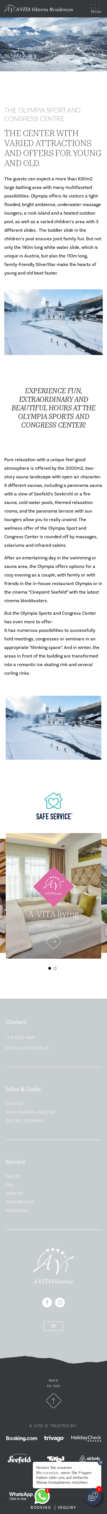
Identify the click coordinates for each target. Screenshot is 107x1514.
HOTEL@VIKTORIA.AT (27, 1048)
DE (53, 1326)
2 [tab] (56, 970)
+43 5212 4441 (20, 1037)
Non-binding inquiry (31, 1112)
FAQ (10, 1185)
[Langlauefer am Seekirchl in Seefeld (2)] (53, 727)
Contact (15, 1103)
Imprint (15, 1193)
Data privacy (20, 1202)
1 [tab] (51, 970)
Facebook (17, 1210)
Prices (13, 1176)
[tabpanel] (53, 896)
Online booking (24, 1121)
